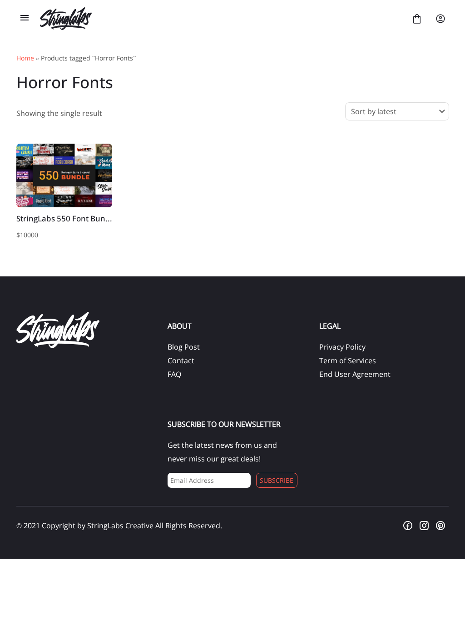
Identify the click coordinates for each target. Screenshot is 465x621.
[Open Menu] (24, 18)
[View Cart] (417, 18)
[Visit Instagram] (424, 525)
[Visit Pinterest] (440, 525)
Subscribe (276, 480)
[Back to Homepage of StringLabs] (220, 18)
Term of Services (347, 361)
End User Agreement (355, 374)
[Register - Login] (440, 18)
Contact (181, 361)
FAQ (174, 374)
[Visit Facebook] (408, 525)
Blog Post (184, 347)
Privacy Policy (342, 347)
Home (25, 58)
